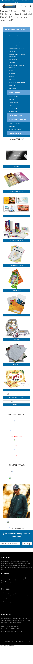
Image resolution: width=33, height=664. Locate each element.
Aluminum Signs (13, 96)
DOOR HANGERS (16, 290)
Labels (11, 70)
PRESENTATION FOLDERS (16, 397)
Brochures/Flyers (14, 45)
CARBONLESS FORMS (16, 265)
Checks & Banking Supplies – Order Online (17, 55)
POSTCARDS (16, 390)
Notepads (11, 76)
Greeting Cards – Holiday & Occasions (16, 66)
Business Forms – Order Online (17, 48)
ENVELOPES (16, 315)
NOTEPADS (16, 364)
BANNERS (16, 166)
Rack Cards (12, 85)
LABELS (16, 340)
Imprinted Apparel (15, 115)
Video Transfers (15, 133)
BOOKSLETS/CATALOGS (16, 191)
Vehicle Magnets (13, 108)
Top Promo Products (15, 129)
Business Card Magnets (15, 42)
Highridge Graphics (13, 642)
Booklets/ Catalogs (14, 36)
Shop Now (4, 11)
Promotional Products (17, 119)
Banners (11, 99)
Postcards (12, 79)
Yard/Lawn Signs (13, 111)
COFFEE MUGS (17, 436)
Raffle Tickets (12, 88)
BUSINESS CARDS (16, 216)
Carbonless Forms (14, 51)
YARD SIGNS (16, 405)
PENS (16, 455)
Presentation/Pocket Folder (17, 82)
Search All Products (14, 123)
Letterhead (12, 73)
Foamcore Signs (13, 102)
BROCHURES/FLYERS (16, 240)
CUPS (16, 446)
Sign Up (27, 543)
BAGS (16, 427)
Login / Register (23, 6)
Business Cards (13, 39)
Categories (12, 126)
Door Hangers (13, 59)
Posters (11, 105)
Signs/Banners (14, 92)
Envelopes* (12, 62)
